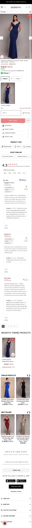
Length (18, 78)
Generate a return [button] (16, 491)
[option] (16, 2)
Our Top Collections (9, 510)
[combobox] (14, 12)
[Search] (30, 12)
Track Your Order (16, 486)
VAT (2, 68)
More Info (6, 504)
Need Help (6, 498)
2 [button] (27, 57)
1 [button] (25, 57)
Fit (11, 78)
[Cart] (29, 7)
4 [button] (30, 57)
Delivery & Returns (9, 516)
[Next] (30, 37)
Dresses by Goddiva (7, 156)
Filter (6, 180)
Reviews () (12, 64)
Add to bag (13, 120)
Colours (5, 78)
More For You (7, 522)
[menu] (2, 7)
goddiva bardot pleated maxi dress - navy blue (8, 360)
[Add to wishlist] (28, 120)
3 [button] (28, 57)
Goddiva (6, 227)
